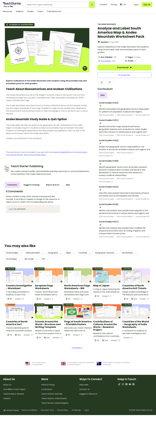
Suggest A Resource (88, 394)
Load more (77, 348)
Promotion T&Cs (47, 410)
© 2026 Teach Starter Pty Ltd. (141, 410)
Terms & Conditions (29, 410)
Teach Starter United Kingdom (55, 403)
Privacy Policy (62, 410)
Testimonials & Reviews (13, 394)
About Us (7, 384)
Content (104, 4)
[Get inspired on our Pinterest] (133, 384)
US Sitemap (76, 410)
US (125, 4)
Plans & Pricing (47, 384)
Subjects (20, 11)
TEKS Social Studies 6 (125, 115)
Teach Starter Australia (51, 394)
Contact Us (84, 389)
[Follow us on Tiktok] (119, 384)
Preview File (124, 75)
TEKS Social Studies (106, 115)
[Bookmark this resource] (102, 82)
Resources (8, 11)
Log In (86, 410)
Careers (7, 398)
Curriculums (46, 389)
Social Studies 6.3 (142, 115)
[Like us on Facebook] (126, 384)
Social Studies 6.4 (106, 156)
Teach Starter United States (54, 398)
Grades (30, 11)
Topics (40, 11)
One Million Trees (14, 389)
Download (123, 67)
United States (12, 410)
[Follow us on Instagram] (123, 384)
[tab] (102, 95)
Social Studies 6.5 (142, 199)
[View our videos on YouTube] (130, 384)
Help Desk (83, 384)
